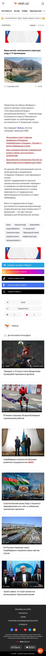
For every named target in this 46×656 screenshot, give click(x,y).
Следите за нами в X (14, 292)
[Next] (43, 18)
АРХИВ (23, 617)
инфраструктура (29, 236)
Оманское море (12, 232)
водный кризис (12, 236)
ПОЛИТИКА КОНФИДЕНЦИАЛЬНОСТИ (23, 621)
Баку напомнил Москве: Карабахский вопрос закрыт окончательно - (23, 153)
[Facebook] (11, 630)
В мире (25, 11)
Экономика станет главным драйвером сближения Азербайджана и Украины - (24, 141)
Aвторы (17, 11)
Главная (32, 25)
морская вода (20, 225)
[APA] (23, 641)
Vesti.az (20, 128)
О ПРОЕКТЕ (23, 624)
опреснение (34, 225)
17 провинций (29, 229)
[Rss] (34, 630)
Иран (8, 225)
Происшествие (36, 11)
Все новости (7, 11)
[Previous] (2, 18)
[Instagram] (16, 630)
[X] (20, 630)
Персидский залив (31, 232)
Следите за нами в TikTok (16, 278)
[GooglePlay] (16, 647)
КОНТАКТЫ (23, 613)
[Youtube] (25, 630)
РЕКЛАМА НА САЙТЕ (23, 609)
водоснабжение (12, 229)
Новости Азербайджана (13, 18)
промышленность (13, 240)
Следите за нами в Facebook (17, 285)
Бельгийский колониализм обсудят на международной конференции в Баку (24, 161)
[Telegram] (29, 630)
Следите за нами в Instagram (17, 272)
